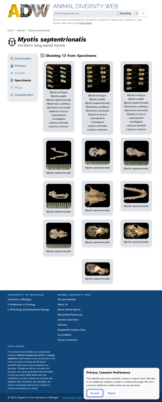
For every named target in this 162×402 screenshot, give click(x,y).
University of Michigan (19, 299)
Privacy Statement (68, 340)
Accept (94, 393)
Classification (24, 95)
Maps (18, 87)
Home (10, 30)
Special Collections (68, 319)
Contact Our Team (72, 397)
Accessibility (64, 334)
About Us (63, 304)
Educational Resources (70, 314)
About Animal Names (69, 309)
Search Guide (85, 23)
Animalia (21, 30)
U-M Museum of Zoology (21, 304)
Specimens (23, 80)
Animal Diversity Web (85, 6)
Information (23, 58)
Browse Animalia (67, 299)
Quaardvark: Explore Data (71, 329)
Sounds (20, 73)
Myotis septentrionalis (39, 30)
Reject (112, 393)
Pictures (20, 66)
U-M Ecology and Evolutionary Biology (28, 309)
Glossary (62, 324)
